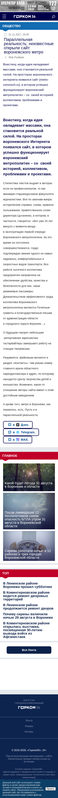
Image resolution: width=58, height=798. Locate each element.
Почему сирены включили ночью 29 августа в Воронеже (28, 615)
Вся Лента (29, 650)
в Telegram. (24, 432)
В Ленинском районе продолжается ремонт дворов (28, 606)
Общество (11, 26)
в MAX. (21, 439)
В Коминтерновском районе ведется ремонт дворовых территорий (26, 596)
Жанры (29, 726)
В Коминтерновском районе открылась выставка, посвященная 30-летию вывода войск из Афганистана (26, 630)
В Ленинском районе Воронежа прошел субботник (27, 585)
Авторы (29, 731)
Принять (50, 789)
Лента (29, 720)
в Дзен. (21, 424)
